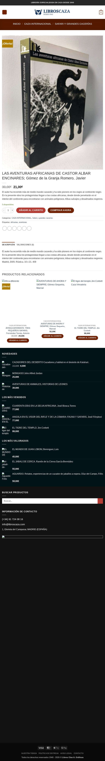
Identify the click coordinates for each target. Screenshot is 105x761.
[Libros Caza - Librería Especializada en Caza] (52, 12)
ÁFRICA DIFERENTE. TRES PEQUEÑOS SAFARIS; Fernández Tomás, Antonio (18, 330)
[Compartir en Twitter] (14, 228)
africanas (14, 222)
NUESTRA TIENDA (29, 753)
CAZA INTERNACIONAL (37, 23)
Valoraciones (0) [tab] (25, 245)
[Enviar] (100, 501)
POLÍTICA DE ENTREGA (49, 753)
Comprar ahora (60, 210)
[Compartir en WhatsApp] (4, 228)
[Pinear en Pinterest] (24, 228)
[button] (4, 12)
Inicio (17, 23)
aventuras (23, 222)
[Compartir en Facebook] (9, 228)
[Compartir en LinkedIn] (29, 228)
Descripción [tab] (8, 245)
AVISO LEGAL (66, 753)
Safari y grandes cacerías (73, 23)
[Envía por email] (19, 228)
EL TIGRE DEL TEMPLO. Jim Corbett (87, 329)
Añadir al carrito (31, 210)
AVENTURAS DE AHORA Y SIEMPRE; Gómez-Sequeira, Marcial (52, 326)
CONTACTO (79, 753)
